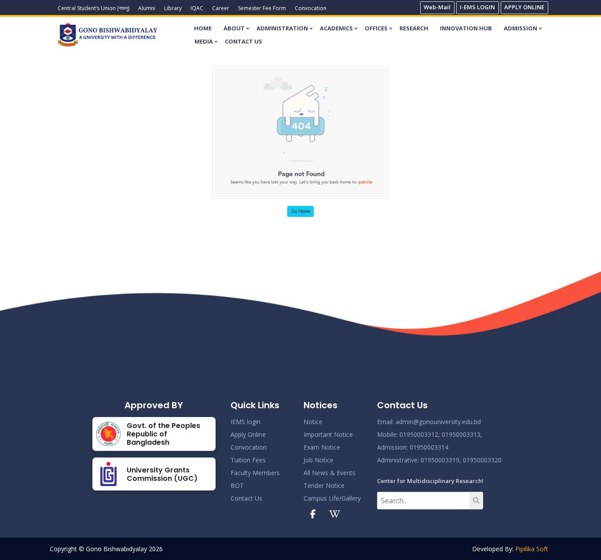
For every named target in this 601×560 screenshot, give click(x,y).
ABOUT (234, 28)
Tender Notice (324, 485)
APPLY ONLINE (524, 7)
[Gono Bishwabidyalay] (107, 34)
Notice (313, 421)
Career (220, 8)
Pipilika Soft (531, 549)
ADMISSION (520, 28)
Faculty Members (255, 472)
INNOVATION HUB (466, 28)
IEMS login (245, 421)
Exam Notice (322, 447)
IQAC (197, 8)
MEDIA (203, 41)
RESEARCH (413, 28)
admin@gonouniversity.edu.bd (438, 421)
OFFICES (376, 28)
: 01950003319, (439, 460)
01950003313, (462, 434)
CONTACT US (243, 41)
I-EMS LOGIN (477, 7)
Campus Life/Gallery (332, 498)
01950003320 (481, 460)
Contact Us (246, 498)
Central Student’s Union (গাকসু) (93, 8)
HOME (203, 28)
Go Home (300, 211)
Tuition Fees (248, 460)
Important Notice (328, 434)
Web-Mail (437, 7)
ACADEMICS (336, 28)
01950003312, (419, 434)
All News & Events (329, 472)
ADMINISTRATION (282, 28)
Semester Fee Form (262, 8)
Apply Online (248, 434)
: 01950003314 (427, 447)
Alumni (146, 8)
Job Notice (318, 460)
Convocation (310, 8)
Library (173, 8)
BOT (237, 485)
